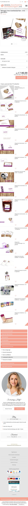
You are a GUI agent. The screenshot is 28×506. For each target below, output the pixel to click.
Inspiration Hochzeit (7, 366)
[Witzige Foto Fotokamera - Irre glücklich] (7, 290)
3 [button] (16, 44)
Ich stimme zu (21, 504)
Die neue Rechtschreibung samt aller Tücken (13, 429)
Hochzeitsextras (6, 343)
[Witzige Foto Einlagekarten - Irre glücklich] (7, 135)
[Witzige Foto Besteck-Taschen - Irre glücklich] (7, 276)
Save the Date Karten (7, 334)
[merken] (3, 14)
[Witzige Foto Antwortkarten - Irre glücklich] (7, 121)
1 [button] (12, 44)
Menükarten (5, 337)
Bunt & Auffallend (7, 354)
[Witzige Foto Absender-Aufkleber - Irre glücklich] (7, 262)
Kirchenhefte (5, 340)
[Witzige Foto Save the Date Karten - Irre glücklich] (7, 177)
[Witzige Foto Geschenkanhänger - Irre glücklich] (7, 248)
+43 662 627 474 (6, 1)
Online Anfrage (19, 408)
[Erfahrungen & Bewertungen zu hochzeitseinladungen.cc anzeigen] (14, 487)
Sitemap (14, 464)
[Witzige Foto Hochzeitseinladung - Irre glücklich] (7, 92)
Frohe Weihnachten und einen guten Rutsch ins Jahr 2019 (14, 422)
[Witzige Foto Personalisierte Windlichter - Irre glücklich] (7, 304)
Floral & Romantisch (7, 352)
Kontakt (14, 457)
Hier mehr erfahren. (13, 504)
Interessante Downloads (14, 454)
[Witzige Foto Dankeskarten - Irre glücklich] (7, 220)
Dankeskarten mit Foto (7, 346)
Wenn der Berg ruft (7, 426)
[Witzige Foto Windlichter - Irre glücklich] (7, 319)
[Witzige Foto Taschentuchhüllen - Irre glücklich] (7, 234)
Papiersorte (3, 64)
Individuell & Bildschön (8, 357)
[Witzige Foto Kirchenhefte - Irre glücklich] (7, 191)
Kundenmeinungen (14, 459)
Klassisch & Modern (7, 359)
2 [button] (14, 44)
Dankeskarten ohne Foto (8, 363)
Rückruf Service (8, 408)
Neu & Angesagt (6, 349)
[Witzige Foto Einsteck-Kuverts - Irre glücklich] (7, 107)
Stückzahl (3, 58)
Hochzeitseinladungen (7, 331)
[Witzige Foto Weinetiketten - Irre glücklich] (7, 206)
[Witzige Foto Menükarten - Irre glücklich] (7, 149)
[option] (14, 29)
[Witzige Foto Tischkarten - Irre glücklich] (7, 163)
